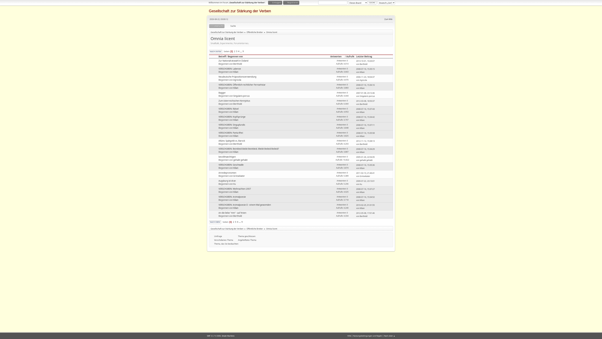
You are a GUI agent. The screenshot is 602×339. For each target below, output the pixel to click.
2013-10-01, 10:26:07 (365, 61)
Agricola (237, 79)
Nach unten (215, 51)
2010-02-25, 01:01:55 (365, 205)
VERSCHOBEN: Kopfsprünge (232, 116)
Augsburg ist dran (227, 180)
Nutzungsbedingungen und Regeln (367, 336)
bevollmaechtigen (227, 156)
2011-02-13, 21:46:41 (365, 173)
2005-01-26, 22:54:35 (365, 157)
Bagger (222, 92)
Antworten (336, 56)
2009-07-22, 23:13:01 (365, 181)
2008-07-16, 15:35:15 (365, 69)
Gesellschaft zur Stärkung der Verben (240, 11)
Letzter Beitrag (364, 56)
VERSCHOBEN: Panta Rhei (231, 132)
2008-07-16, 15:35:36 (365, 165)
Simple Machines (228, 336)
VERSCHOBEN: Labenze (230, 68)
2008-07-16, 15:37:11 (365, 125)
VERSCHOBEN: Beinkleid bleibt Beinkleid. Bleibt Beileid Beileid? (249, 148)
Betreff (222, 56)
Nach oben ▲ (389, 336)
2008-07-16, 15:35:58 (365, 133)
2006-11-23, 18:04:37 (365, 77)
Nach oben (215, 222)
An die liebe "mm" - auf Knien (232, 212)
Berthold (237, 63)
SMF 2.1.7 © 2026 (214, 336)
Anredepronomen (227, 172)
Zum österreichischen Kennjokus (234, 100)
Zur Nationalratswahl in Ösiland (233, 60)
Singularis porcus (241, 95)
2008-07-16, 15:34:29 (365, 149)
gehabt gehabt (240, 160)
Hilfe (349, 336)
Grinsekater (239, 176)
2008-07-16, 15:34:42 (365, 117)
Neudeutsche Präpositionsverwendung (237, 76)
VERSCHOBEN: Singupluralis (232, 124)
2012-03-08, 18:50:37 (365, 101)
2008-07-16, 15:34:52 (365, 197)
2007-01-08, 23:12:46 (365, 93)
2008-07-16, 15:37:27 (365, 189)
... (241, 51)
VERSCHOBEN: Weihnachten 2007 (235, 188)
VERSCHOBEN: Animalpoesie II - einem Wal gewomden (245, 204)
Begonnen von (235, 56)
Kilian (235, 71)
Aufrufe (350, 56)
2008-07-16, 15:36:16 (365, 85)
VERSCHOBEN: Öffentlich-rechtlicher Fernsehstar (242, 84)
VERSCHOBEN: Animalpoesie (232, 196)
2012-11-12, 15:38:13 (365, 141)
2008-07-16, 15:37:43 (365, 109)
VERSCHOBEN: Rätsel (229, 108)
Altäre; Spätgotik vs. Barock (232, 140)
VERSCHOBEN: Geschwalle (231, 164)
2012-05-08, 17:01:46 (365, 213)
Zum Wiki (388, 19)
